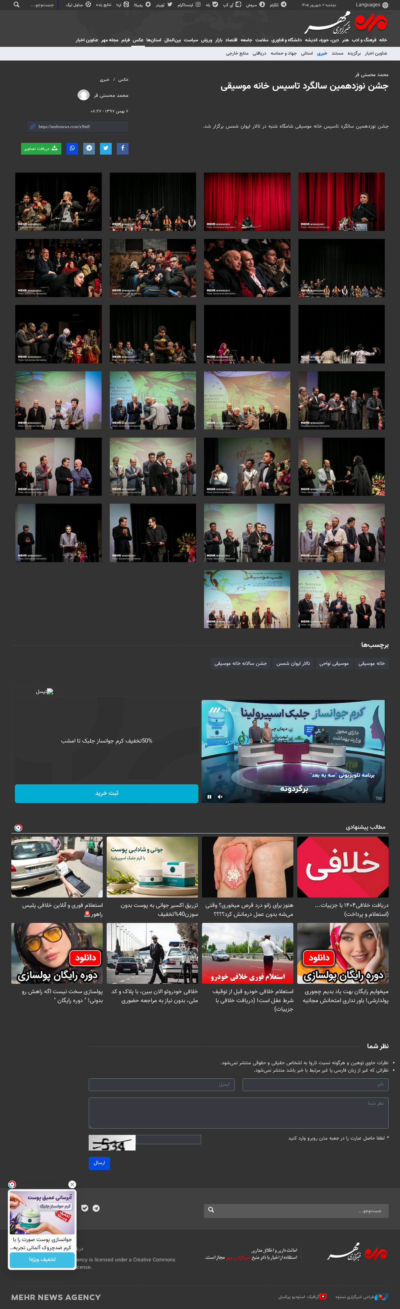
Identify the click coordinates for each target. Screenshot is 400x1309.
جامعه (246, 40)
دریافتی (259, 53)
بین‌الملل (172, 40)
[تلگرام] (96, 1209)
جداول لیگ (75, 5)
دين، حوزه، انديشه (322, 40)
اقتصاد (231, 40)
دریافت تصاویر (37, 149)
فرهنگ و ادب (364, 40)
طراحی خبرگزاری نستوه (355, 1297)
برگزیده (354, 53)
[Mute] (220, 796)
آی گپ (228, 5)
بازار (218, 40)
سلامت (261, 40)
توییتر (161, 5)
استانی (307, 53)
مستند (337, 53)
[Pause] (209, 796)
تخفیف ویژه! (42, 1260)
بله (208, 5)
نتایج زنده (104, 5)
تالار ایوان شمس (293, 664)
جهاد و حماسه (284, 53)
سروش (252, 5)
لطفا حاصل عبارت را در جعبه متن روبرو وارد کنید (338, 1138)
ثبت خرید (106, 793)
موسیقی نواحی (334, 664)
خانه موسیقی (372, 664)
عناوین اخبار (376, 53)
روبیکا (139, 5)
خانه (383, 40)
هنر (345, 40)
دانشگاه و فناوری (286, 40)
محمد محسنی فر (372, 75)
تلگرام (275, 5)
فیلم (125, 40)
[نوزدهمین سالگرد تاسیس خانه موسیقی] (341, 202)
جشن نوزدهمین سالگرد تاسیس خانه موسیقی (305, 86)
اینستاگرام (186, 5)
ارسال (99, 1163)
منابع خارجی (237, 53)
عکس (138, 40)
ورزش (206, 40)
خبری (322, 53)
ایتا (119, 5)
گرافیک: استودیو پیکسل (299, 1297)
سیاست (191, 40)
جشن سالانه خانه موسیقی (240, 664)
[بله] (84, 1209)
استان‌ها (153, 40)
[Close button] (72, 1184)
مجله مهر (109, 40)
